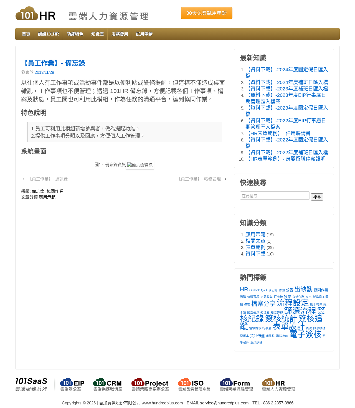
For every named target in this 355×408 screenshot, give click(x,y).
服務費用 (119, 34)
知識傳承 (253, 312)
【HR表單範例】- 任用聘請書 (278, 133)
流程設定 (293, 302)
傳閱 (282, 290)
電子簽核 (305, 334)
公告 (289, 290)
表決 (309, 328)
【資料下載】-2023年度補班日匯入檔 (286, 89)
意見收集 (266, 296)
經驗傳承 (255, 328)
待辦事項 (253, 296)
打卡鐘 (278, 296)
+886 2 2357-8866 (277, 403)
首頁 (26, 34)
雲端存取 (282, 336)
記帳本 (244, 336)
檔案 (247, 304)
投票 (287, 297)
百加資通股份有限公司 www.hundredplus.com (141, 403)
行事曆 (267, 328)
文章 (309, 296)
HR (244, 289)
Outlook (254, 290)
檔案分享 (263, 303)
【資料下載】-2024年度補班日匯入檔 (286, 82)
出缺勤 (303, 289)
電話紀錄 (256, 342)
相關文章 (255, 241)
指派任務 (298, 296)
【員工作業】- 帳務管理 (199, 178)
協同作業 (55, 191)
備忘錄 (38, 191)
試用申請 (144, 34)
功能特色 (75, 34)
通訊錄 (270, 336)
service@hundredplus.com (224, 403)
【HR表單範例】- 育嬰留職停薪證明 (285, 159)
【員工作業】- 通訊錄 (48, 178)
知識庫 (97, 34)
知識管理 (277, 312)
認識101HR (48, 34)
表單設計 (289, 326)
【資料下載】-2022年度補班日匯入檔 (286, 152)
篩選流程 (300, 310)
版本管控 (316, 304)
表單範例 (255, 247)
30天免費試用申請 (206, 13)
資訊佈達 (257, 336)
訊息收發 (319, 328)
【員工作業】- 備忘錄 (53, 63)
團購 (243, 296)
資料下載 (255, 254)
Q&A (264, 290)
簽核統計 (281, 318)
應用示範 (47, 197)
